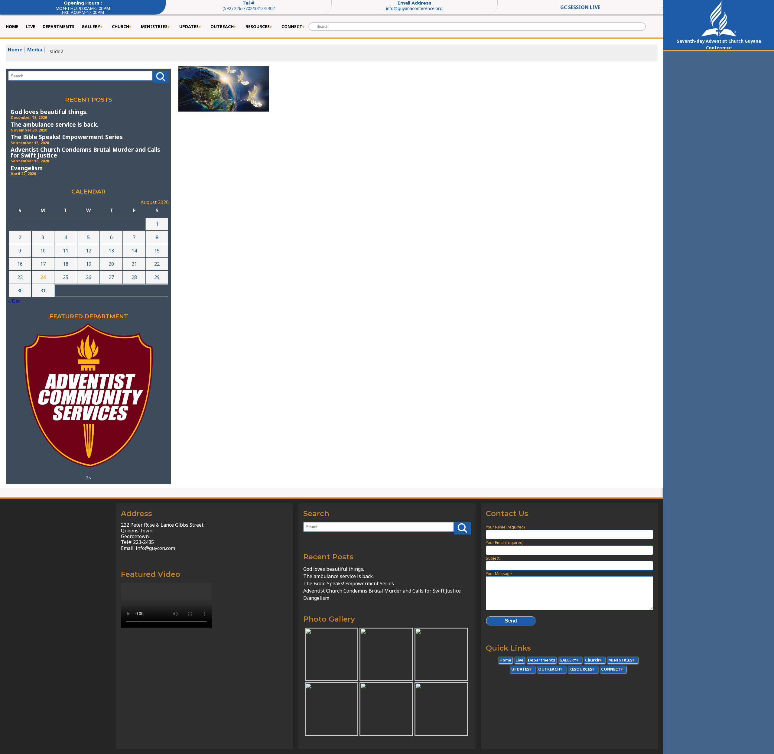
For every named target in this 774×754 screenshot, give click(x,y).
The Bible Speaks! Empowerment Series (67, 137)
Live (30, 26)
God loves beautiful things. (49, 112)
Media (34, 49)
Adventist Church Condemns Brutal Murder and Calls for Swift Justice (85, 152)
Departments (58, 26)
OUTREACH (222, 26)
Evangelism (27, 168)
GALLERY (91, 26)
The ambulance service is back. (54, 124)
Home (12, 26)
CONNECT (291, 26)
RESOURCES (258, 26)
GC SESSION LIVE (580, 7)
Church (120, 26)
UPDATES (189, 26)
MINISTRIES (154, 26)
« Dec (14, 301)
